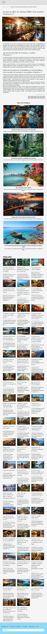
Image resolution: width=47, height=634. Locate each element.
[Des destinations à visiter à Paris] (9, 582)
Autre (8, 7)
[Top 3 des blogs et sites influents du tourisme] (23, 602)
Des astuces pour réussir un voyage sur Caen (9, 383)
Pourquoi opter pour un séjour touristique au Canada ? (9, 563)
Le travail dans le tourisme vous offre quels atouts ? (37, 290)
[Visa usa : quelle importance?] (37, 510)
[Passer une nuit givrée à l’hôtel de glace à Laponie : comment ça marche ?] (9, 487)
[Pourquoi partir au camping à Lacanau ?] (37, 487)
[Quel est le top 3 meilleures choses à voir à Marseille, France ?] (23, 510)
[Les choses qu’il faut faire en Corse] (37, 582)
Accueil (3, 7)
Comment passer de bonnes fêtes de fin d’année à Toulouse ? (23, 361)
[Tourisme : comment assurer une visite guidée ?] (9, 308)
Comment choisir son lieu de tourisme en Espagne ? (23, 563)
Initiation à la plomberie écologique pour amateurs (23, 158)
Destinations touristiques (15, 626)
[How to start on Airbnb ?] (23, 376)
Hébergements (4, 626)
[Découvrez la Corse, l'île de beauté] (23, 582)
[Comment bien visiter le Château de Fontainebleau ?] (23, 420)
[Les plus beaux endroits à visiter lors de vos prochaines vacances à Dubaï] (37, 330)
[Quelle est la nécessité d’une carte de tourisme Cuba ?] (9, 397)
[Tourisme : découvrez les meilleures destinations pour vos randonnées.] (9, 602)
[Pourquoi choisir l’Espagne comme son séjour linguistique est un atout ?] (37, 308)
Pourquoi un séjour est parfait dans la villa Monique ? (37, 428)
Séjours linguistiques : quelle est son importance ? (23, 315)
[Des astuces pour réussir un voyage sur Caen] (9, 376)
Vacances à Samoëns (9, 470)
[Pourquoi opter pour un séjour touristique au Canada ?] (9, 556)
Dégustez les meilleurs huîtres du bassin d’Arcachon (9, 449)
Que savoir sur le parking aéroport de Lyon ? (8, 517)
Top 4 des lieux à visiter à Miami (23, 187)
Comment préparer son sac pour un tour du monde (23, 129)
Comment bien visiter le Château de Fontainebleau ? (23, 428)
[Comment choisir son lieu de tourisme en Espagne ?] (23, 556)
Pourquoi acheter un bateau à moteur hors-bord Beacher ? (9, 338)
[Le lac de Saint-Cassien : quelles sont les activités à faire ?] (37, 464)
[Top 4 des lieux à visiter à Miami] (23, 174)
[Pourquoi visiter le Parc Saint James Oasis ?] (9, 353)
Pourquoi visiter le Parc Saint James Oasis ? (8, 361)
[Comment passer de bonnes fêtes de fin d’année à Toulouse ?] (23, 353)
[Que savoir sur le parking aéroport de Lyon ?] (9, 510)
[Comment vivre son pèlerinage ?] (9, 420)
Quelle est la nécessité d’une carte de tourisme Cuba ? (9, 405)
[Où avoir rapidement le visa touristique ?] (9, 533)
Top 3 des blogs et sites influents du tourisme (22, 609)
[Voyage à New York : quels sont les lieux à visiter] (23, 204)
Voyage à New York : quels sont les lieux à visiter (23, 217)
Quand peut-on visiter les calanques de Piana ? (37, 449)
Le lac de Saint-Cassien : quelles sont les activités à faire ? (37, 471)
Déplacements (32, 626)
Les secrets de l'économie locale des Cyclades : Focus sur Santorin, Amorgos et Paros (23, 292)
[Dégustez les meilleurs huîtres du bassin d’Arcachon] (9, 442)
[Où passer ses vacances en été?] (37, 397)
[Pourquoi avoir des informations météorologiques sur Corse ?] (37, 353)
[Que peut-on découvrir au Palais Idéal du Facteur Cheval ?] (23, 533)
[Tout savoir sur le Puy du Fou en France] (23, 442)
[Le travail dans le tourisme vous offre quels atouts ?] (37, 283)
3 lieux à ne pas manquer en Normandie (21, 494)
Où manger (24, 626)
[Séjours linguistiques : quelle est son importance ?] (23, 308)
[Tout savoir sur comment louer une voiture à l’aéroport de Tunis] (23, 464)
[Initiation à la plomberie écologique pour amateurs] (23, 145)
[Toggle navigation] (3, 2)
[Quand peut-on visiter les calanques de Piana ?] (37, 442)
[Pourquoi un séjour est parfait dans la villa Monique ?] (37, 420)
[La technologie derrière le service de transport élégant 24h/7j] (23, 330)
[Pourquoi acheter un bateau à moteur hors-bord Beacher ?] (9, 330)
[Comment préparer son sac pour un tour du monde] (23, 116)
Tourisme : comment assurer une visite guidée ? (9, 315)
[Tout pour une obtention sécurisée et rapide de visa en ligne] (37, 533)
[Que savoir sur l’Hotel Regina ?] (37, 376)
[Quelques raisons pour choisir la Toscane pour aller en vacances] (23, 397)
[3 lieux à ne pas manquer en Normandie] (23, 487)
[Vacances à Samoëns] (9, 464)
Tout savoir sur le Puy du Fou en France (22, 449)
